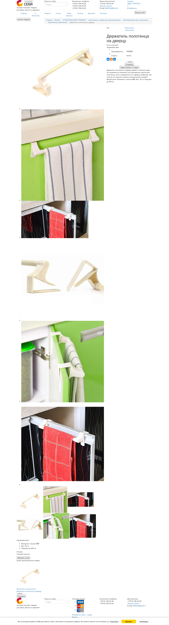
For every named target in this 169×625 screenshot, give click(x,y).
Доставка (91, 13)
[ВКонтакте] (108, 59)
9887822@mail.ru (111, 8)
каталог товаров (24, 19)
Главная (24, 13)
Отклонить (144, 621)
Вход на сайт (140, 12)
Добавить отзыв (23, 558)
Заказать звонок (106, 6)
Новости (47, 13)
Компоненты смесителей (129, 29)
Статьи (58, 13)
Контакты (103, 13)
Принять (128, 621)
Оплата (80, 13)
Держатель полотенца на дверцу (29, 591)
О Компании (35, 14)
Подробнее (114, 621)
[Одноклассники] (111, 59)
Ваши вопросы (69, 14)
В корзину (129, 64)
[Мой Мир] (114, 59)
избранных (132, 8)
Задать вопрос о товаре (129, 67)
